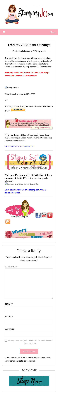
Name (9, 304)
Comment (11, 266)
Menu (52, 32)
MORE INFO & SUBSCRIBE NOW (19, 146)
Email (9, 316)
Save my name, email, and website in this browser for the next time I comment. (30, 342)
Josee (43, 51)
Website (9, 329)
